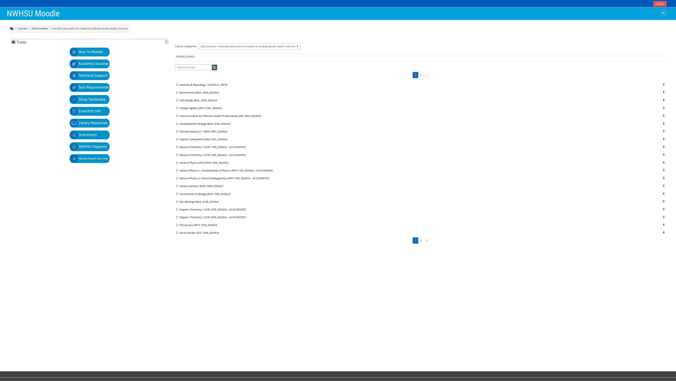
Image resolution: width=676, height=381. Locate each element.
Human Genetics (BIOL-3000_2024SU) (201, 186)
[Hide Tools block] (166, 42)
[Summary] (664, 84)
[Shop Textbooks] (89, 99)
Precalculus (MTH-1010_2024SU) (198, 225)
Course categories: (186, 46)
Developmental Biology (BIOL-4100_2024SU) (205, 123)
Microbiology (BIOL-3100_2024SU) (199, 201)
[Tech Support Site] (90, 75)
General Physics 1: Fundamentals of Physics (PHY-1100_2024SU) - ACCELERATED (226, 170)
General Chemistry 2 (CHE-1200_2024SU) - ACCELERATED (213, 155)
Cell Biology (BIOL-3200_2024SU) (198, 100)
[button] (663, 13)
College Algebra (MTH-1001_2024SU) (201, 108)
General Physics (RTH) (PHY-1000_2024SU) (204, 162)
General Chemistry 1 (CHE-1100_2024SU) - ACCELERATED (213, 147)
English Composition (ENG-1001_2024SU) (203, 139)
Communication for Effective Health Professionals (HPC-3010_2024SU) (220, 116)
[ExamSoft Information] (90, 111)
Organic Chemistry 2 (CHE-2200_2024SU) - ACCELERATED (213, 217)
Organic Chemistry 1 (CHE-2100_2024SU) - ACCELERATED (213, 209)
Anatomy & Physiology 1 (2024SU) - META (203, 84)
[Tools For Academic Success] (90, 63)
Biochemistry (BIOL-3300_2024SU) (199, 92)
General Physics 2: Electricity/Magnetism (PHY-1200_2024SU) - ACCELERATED (224, 178)
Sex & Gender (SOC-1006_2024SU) (199, 232)
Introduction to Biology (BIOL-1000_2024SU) (205, 194)
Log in (660, 4)
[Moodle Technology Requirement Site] (90, 87)
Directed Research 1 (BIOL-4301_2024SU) (203, 131)
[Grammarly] (90, 134)
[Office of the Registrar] (90, 146)
